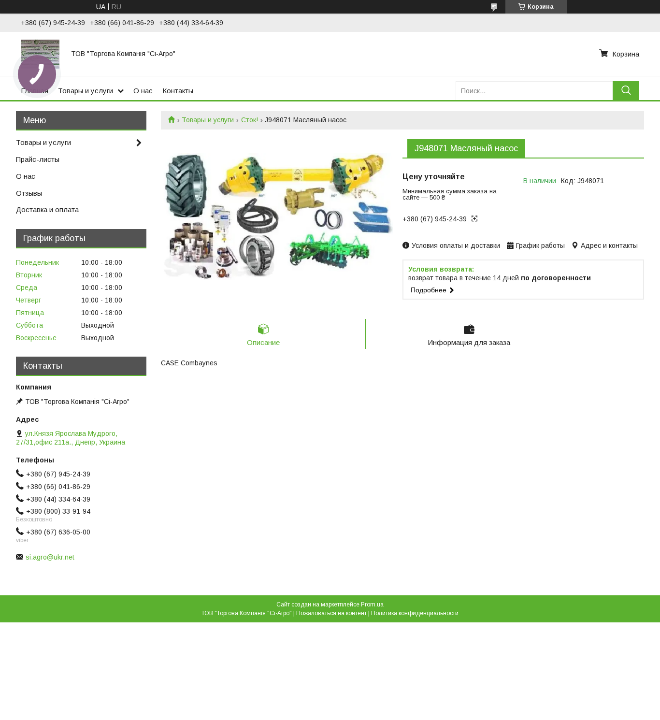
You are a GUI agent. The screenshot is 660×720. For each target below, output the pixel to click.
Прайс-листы (37, 159)
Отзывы (29, 193)
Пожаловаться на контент (331, 613)
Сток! (249, 120)
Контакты (177, 90)
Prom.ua (372, 604)
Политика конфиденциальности (415, 613)
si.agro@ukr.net (50, 557)
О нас (143, 90)
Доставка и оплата (47, 209)
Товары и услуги (85, 90)
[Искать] (626, 90)
